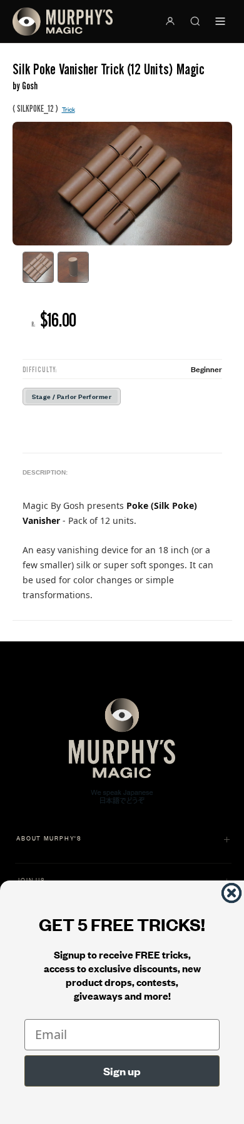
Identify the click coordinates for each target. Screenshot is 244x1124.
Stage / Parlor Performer (72, 396)
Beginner (206, 369)
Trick (68, 109)
